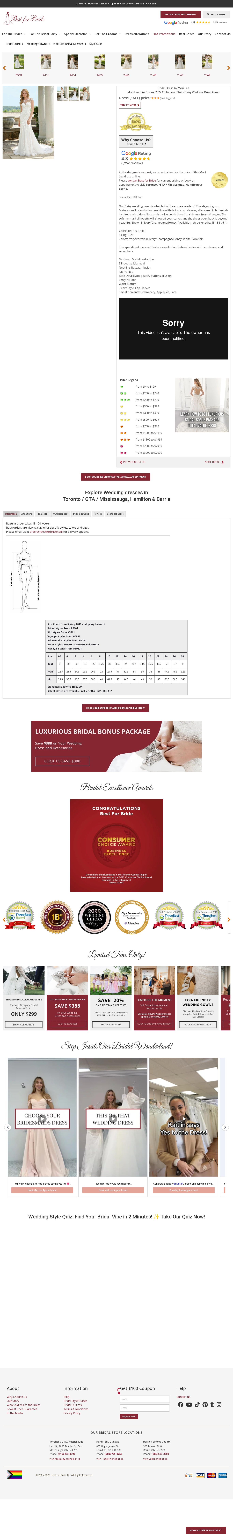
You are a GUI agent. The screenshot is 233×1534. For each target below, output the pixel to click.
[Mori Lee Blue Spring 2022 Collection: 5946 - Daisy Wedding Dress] (62, 93)
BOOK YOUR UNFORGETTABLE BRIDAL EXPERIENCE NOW (115, 708)
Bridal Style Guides (75, 1405)
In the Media (15, 1417)
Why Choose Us (17, 1401)
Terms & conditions (75, 1413)
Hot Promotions (164, 34)
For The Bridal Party (43, 34)
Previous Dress (134, 462)
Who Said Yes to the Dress (23, 1409)
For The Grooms (106, 34)
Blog (66, 1401)
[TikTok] (197, 1410)
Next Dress (213, 462)
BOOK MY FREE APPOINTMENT (180, 14)
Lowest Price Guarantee (22, 1413)
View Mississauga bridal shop (64, 1462)
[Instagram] (219, 1410)
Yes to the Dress (115, 514)
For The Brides (12, 34)
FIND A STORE (217, 14)
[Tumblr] (212, 1410)
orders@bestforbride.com (46, 532)
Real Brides (186, 34)
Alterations (26, 514)
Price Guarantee (81, 514)
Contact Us (223, 34)
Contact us (183, 1401)
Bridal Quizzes (72, 1409)
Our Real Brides (61, 514)
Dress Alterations (137, 34)
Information (11, 514)
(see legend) (168, 98)
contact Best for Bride (142, 180)
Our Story (204, 34)
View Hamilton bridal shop (109, 1462)
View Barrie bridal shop (155, 1462)
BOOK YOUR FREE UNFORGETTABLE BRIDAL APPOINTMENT (115, 476)
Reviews (98, 514)
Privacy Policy (72, 1417)
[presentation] (4, 68)
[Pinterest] (205, 1410)
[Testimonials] (198, 22)
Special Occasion (76, 34)
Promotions (43, 514)
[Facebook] (180, 1410)
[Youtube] (189, 1410)
